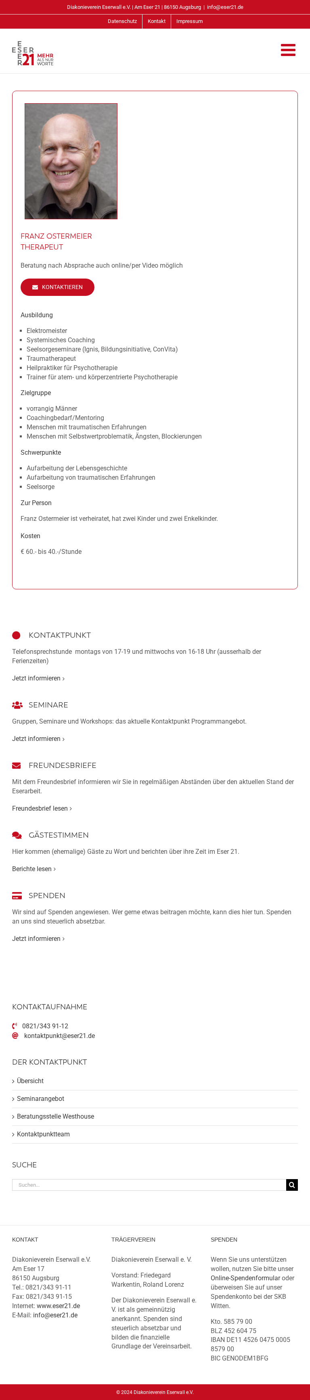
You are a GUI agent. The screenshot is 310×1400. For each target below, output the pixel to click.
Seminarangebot (40, 1099)
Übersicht (30, 1081)
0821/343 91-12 (45, 1026)
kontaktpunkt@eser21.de (59, 1036)
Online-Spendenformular (245, 1278)
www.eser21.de (58, 1306)
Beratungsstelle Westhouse (55, 1116)
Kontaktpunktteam (43, 1134)
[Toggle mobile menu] (289, 49)
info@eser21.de (225, 7)
